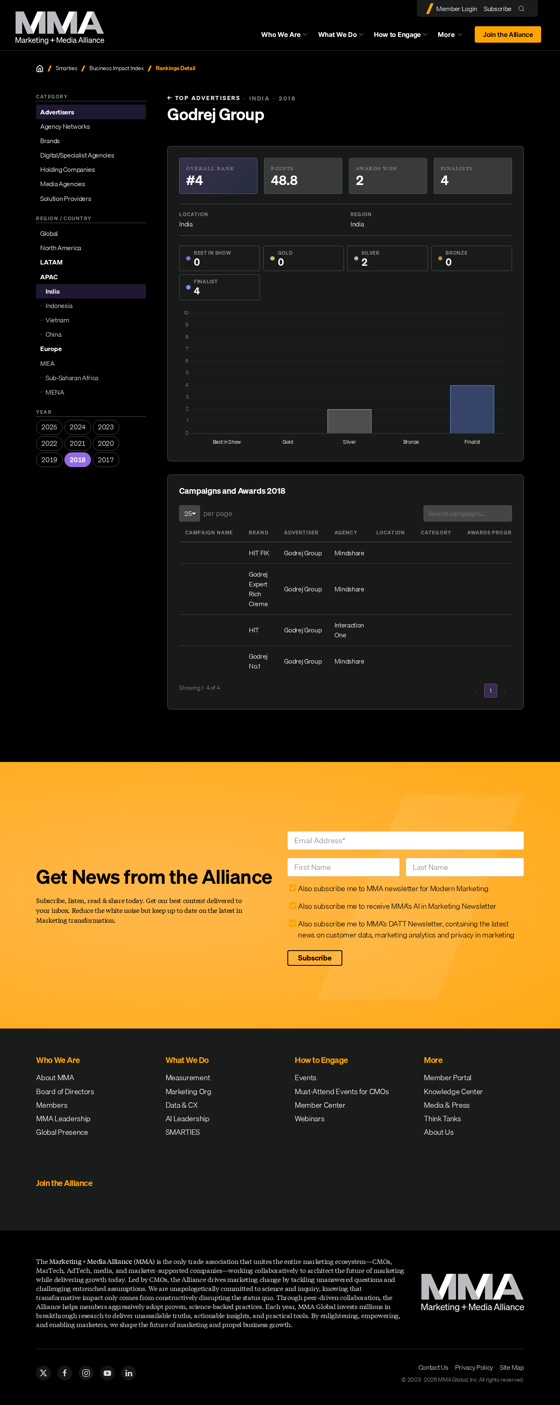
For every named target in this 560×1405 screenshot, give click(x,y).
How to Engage (397, 34)
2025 (49, 427)
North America (60, 247)
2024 (78, 427)
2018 (78, 459)
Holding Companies (67, 169)
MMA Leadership (63, 1118)
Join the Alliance (508, 34)
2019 (49, 459)
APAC (49, 276)
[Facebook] (64, 1373)
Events (305, 1077)
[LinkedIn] (128, 1373)
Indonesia (59, 305)
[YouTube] (107, 1373)
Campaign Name (209, 532)
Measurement (188, 1077)
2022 (49, 443)
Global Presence (62, 1132)
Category (436, 532)
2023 (106, 427)
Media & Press (447, 1105)
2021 (78, 443)
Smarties (66, 68)
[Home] (39, 68)
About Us (438, 1132)
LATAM (51, 262)
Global (49, 233)
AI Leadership (187, 1118)
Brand (259, 532)
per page (217, 513)
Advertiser (301, 532)
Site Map (512, 1367)
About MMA (55, 1077)
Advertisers (57, 112)
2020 (106, 443)
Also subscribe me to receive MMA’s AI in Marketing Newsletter (397, 906)
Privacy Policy (474, 1367)
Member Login (456, 8)
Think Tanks (442, 1118)
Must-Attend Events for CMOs (342, 1091)
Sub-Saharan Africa (72, 377)
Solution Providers (65, 198)
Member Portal (447, 1077)
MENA (55, 392)
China (53, 334)
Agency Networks (65, 126)
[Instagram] (86, 1373)
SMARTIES (183, 1132)
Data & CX (182, 1105)
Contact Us (433, 1367)
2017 (106, 459)
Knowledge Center (453, 1091)
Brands (50, 140)
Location (390, 532)
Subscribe (498, 8)
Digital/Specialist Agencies (77, 155)
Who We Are (281, 34)
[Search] (523, 8)
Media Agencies (62, 184)
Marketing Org (189, 1091)
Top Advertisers (203, 98)
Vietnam (57, 320)
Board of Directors (65, 1091)
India (52, 291)
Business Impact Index (116, 68)
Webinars (309, 1118)
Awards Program (494, 532)
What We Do (337, 34)
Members (51, 1105)
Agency (346, 532)
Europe (51, 349)
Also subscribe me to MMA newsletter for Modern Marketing (393, 888)
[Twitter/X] (43, 1373)
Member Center (320, 1105)
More (454, 36)
